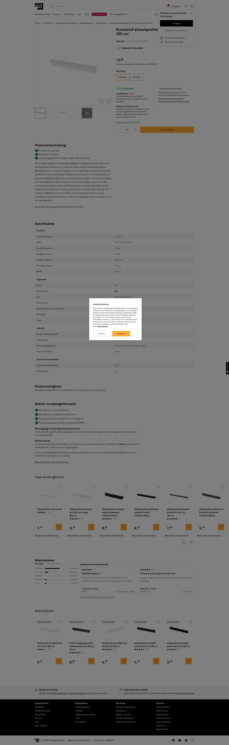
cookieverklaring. (102, 326)
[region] (115, 319)
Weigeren (101, 333)
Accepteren (121, 333)
